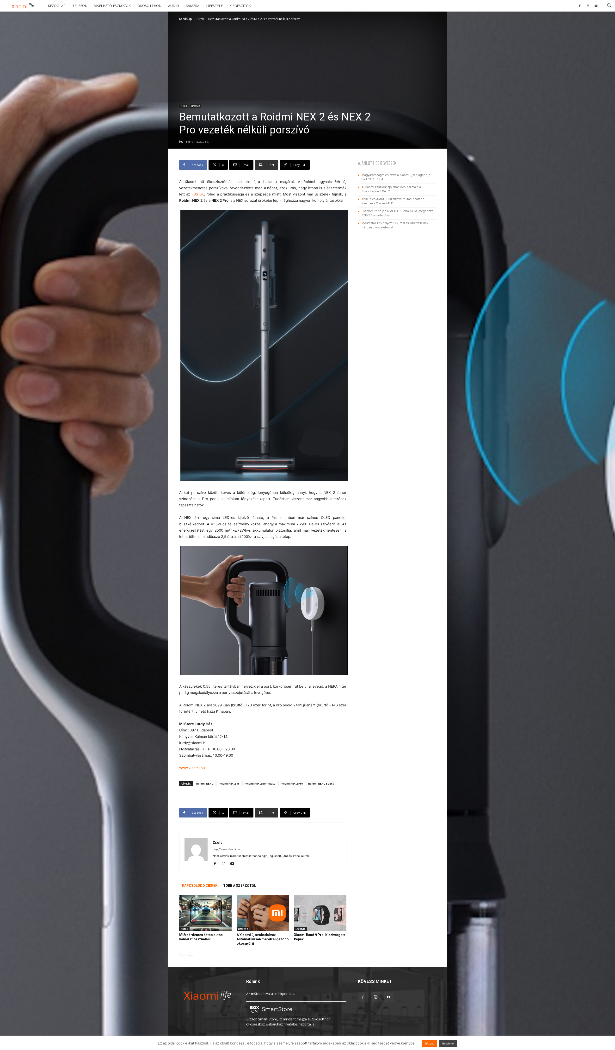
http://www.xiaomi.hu (226, 849)
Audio (173, 5)
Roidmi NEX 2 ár (229, 783)
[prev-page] (182, 953)
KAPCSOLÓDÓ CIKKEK (199, 885)
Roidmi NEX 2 (204, 783)
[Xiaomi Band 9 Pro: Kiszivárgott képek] (320, 913)
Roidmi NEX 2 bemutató (260, 783)
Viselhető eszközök (112, 5)
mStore (257, 993)
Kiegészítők (240, 5)
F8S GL (197, 194)
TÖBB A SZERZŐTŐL (239, 885)
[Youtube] (596, 6)
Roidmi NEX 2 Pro (292, 783)
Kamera (192, 5)
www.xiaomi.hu (192, 768)
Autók (184, 929)
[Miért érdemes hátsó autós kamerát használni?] (205, 913)
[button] (609, 6)
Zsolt (189, 141)
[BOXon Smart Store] (270, 1014)
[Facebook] (579, 6)
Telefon (79, 5)
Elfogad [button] (429, 1043)
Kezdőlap (57, 5)
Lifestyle (214, 5)
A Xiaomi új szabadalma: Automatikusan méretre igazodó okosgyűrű (263, 939)
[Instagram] (587, 6)
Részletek (448, 1043)
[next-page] (190, 953)
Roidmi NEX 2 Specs (321, 783)
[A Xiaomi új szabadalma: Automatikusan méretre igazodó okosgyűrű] (263, 913)
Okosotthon (149, 5)
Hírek (200, 19)
